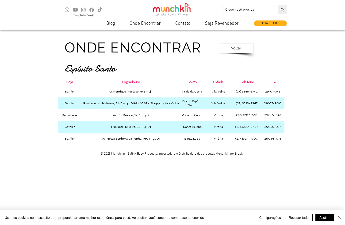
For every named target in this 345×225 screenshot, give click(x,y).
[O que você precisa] (282, 9)
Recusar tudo (299, 217)
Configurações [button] (270, 217)
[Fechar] (339, 217)
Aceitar (324, 217)
